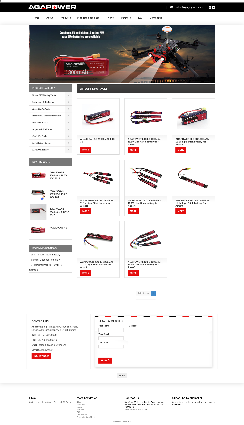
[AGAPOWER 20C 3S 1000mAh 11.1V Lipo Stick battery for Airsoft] (146, 239)
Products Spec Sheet (88, 17)
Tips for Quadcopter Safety (45, 259)
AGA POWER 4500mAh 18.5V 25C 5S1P (58, 175)
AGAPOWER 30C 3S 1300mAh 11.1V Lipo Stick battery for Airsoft (144, 142)
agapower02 (46, 350)
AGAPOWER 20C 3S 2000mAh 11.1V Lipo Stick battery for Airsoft (144, 203)
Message (133, 326)
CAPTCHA (103, 342)
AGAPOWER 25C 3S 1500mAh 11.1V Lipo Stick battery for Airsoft (97, 203)
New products (41, 162)
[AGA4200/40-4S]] (38, 230)
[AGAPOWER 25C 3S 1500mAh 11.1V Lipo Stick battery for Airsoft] (98, 178)
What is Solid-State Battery (45, 254)
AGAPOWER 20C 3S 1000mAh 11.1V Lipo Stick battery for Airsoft (144, 265)
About (49, 17)
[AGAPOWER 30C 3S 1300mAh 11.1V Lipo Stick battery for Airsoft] (146, 116)
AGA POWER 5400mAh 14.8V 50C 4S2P (58, 194)
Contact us (156, 17)
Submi (122, 375)
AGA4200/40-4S (58, 228)
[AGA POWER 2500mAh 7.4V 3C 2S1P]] (38, 212)
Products (65, 17)
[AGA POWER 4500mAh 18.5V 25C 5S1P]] (38, 175)
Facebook (58, 402)
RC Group (67, 402)
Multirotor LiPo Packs (43, 102)
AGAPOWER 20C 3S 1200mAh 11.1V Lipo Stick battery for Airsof (97, 265)
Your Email (103, 334)
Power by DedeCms (122, 422)
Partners (126, 17)
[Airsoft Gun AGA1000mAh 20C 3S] (98, 116)
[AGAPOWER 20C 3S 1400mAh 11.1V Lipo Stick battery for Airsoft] (193, 178)
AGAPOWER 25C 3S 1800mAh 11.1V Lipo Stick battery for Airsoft (192, 142)
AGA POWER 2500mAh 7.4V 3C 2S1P (59, 212)
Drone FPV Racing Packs (44, 95)
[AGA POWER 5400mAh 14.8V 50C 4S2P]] (38, 193)
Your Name (103, 326)
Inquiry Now (41, 356)
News (111, 17)
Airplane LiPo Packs (42, 129)
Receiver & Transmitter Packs (46, 115)
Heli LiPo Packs (39, 122)
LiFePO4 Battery (65, 21)
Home (36, 17)
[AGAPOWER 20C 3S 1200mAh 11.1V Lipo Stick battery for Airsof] (98, 239)
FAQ (140, 17)
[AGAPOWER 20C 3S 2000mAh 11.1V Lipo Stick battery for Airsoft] (146, 178)
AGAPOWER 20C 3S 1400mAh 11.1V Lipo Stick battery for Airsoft (192, 203)
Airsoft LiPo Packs (41, 109)
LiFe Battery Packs (41, 143)
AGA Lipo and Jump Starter (41, 402)
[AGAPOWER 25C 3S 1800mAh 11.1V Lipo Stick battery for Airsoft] (193, 116)
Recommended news (44, 248)
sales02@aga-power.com (135, 410)
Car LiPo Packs (39, 136)
